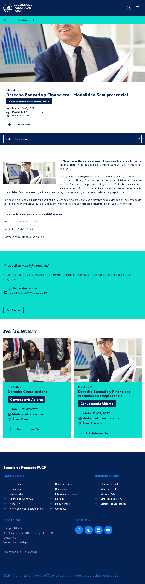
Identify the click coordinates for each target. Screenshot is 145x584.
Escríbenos (13, 310)
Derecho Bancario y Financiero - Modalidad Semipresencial (67, 94)
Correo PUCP (109, 493)
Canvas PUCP (109, 488)
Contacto (60, 508)
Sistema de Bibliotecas (113, 503)
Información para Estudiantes (26, 508)
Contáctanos (22, 124)
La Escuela (16, 483)
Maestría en (105, 391)
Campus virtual (109, 483)
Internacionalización (66, 493)
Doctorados (17, 493)
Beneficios (61, 488)
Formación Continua (21, 498)
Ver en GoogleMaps (15, 542)
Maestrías (22, 20)
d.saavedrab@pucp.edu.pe (29, 292)
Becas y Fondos (64, 483)
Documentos (62, 503)
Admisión (15, 503)
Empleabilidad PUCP (112, 498)
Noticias (60, 498)
